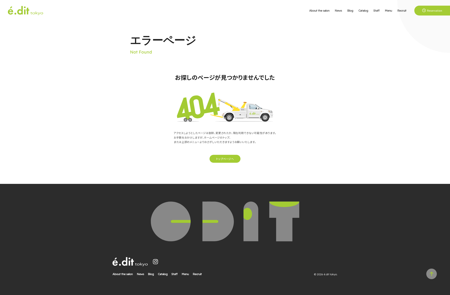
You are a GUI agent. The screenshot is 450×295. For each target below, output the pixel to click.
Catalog (363, 10)
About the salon (319, 10)
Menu (388, 10)
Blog (350, 10)
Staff (376, 10)
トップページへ (225, 159)
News (338, 10)
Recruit (401, 10)
